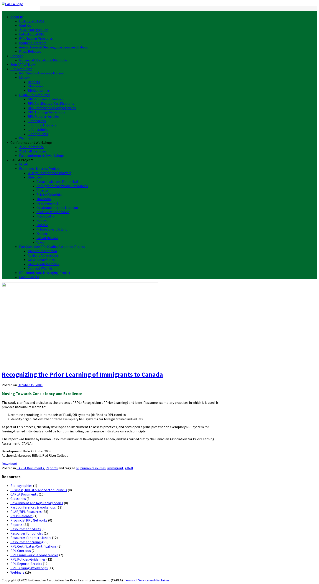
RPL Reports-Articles (26, 563)
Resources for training (27, 542)
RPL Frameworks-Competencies (34, 555)
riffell (129, 468)
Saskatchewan (47, 238)
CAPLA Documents (30, 468)
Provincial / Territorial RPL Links (43, 60)
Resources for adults (25, 529)
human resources (93, 468)
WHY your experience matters (49, 173)
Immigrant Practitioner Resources (62, 186)
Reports (52, 468)
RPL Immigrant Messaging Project (45, 272)
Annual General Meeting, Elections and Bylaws (53, 47)
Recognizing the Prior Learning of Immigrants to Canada (82, 374)
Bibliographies (21, 485)
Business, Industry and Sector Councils (38, 490)
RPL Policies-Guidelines (28, 559)
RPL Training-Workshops (29, 568)
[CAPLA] (12, 4)
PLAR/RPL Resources (26, 511)
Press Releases (30, 51)
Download (9, 463)
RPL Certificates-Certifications (33, 546)
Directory (35, 177)
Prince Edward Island (51, 229)
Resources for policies (26, 533)
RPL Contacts (20, 550)
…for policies (38, 134)
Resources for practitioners (30, 537)
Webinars (17, 572)
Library (24, 77)
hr (77, 468)
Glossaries (18, 498)
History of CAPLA (31, 21)
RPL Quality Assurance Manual (41, 73)
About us (16, 17)
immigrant (115, 468)
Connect (16, 56)
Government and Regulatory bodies (36, 503)
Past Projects (29, 277)
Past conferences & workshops (41, 155)
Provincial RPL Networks (28, 520)
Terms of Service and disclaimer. (147, 580)
